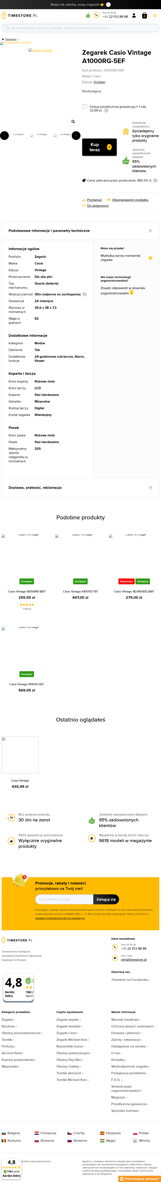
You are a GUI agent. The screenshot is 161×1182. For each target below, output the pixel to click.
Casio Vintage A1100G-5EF (26, 684)
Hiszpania (113, 1133)
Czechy (78, 1133)
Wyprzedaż (10, 1066)
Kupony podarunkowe (18, 1059)
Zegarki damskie (68, 1026)
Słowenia (80, 1141)
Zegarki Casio (66, 1033)
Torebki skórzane (68, 1073)
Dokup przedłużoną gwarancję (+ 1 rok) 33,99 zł (118, 108)
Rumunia (14, 1141)
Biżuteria (8, 1026)
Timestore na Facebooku (129, 979)
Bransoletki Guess (69, 1046)
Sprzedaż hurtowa (124, 1110)
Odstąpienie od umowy (128, 1046)
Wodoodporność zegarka (129, 1066)
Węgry (110, 1141)
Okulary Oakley (67, 1066)
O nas (115, 1053)
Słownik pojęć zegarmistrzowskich (125, 1088)
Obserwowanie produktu (130, 200)
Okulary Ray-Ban (68, 1059)
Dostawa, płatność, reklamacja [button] (35, 487)
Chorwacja (48, 1133)
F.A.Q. (115, 1079)
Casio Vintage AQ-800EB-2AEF (134, 591)
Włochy (144, 1141)
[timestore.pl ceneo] (15, 43)
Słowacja (47, 1141)
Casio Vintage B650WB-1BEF (27, 591)
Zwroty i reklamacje (125, 1039)
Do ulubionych (98, 206)
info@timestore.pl (134, 959)
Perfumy (8, 1046)
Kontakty (117, 1059)
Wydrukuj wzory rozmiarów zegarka (120, 258)
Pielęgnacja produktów (128, 1073)
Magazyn (118, 1097)
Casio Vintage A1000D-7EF (80, 591)
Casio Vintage (20, 780)
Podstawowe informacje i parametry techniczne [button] (49, 230)
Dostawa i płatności (125, 1033)
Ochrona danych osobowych (132, 1026)
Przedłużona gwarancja (129, 1104)
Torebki (7, 1039)
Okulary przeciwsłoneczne (21, 1033)
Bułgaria (14, 1133)
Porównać (94, 200)
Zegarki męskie (67, 1019)
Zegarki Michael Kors (71, 1039)
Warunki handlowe (125, 1019)
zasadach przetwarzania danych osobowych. (60, 918)
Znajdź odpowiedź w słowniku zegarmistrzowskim (123, 290)
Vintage (99, 82)
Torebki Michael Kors (71, 1079)
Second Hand (12, 1053)
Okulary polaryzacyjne (73, 1053)
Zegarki (7, 1019)
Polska (144, 1133)
